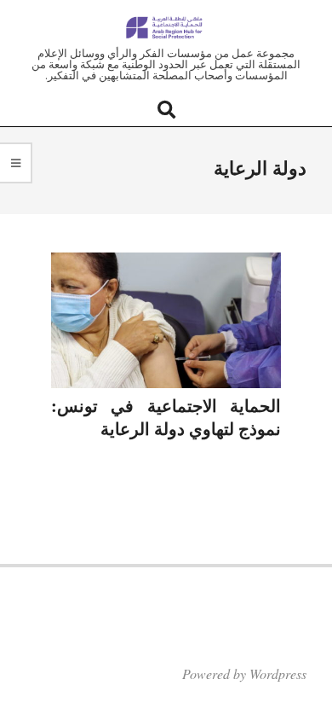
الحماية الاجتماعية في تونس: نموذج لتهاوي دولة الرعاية (166, 417)
